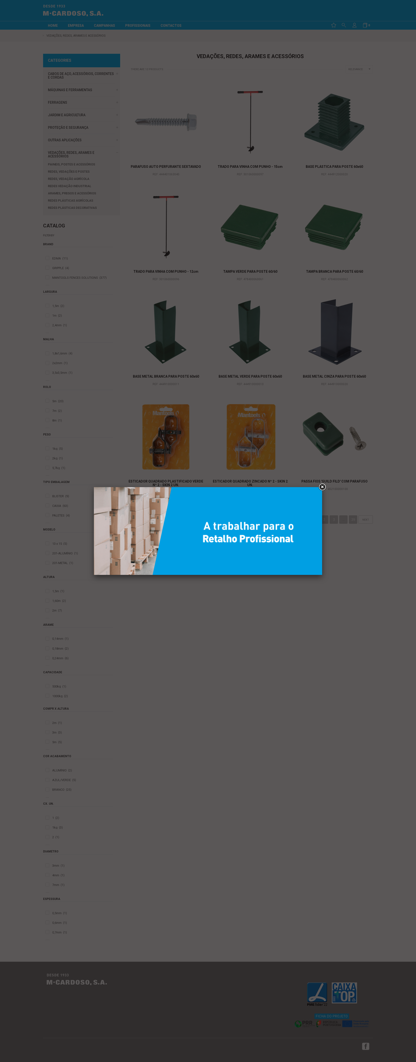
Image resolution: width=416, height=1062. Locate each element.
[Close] (322, 487)
